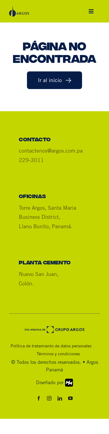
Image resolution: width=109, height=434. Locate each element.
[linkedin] (60, 398)
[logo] (19, 8)
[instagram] (49, 398)
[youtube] (70, 398)
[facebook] (38, 398)
